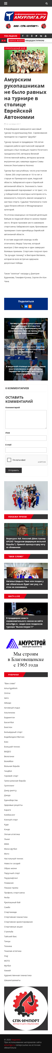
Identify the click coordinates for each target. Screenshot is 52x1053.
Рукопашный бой (15, 48)
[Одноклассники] (30, 306)
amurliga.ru (9, 1045)
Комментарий (12, 407)
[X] (22, 306)
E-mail (8, 444)
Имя (7, 432)
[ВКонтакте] (26, 306)
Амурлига (16, 1039)
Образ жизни (16, 40)
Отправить (13, 470)
